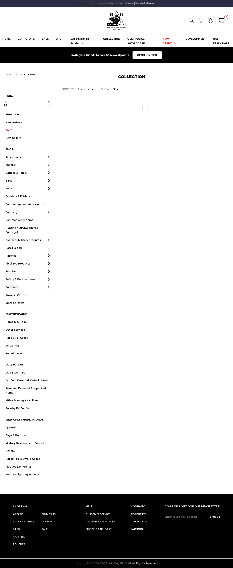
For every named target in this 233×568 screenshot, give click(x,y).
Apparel (10, 164)
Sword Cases (13, 353)
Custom (47, 521)
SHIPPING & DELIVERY (99, 529)
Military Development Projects (25, 443)
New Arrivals (13, 122)
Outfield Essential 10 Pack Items (26, 380)
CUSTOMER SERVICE (98, 514)
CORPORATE (26, 38)
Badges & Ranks (16, 172)
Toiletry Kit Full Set (18, 408)
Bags (8, 180)
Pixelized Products (17, 263)
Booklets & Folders (17, 196)
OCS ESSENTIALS (221, 41)
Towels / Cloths (15, 295)
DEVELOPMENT (195, 38)
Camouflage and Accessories (24, 204)
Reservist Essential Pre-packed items (25, 390)
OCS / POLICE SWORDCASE (136, 41)
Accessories (13, 157)
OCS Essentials (15, 372)
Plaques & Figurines (18, 466)
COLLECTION (111, 38)
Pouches (11, 271)
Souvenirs (11, 287)
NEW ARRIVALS (169, 41)
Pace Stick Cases (16, 337)
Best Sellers (13, 137)
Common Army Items (19, 219)
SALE (45, 38)
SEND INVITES (147, 55)
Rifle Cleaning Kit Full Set (22, 400)
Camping (11, 212)
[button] (49, 157)
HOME (6, 38)
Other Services (15, 329)
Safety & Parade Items (20, 279)
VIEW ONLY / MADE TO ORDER (25, 419)
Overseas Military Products (23, 240)
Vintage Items (14, 302)
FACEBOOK (138, 529)
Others (10, 450)
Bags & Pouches (15, 435)
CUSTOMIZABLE (16, 314)
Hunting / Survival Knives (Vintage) (21, 230)
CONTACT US (139, 521)
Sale (45, 529)
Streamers (12, 345)
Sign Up (215, 516)
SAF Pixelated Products (79, 41)
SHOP (59, 38)
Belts (8, 188)
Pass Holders (13, 247)
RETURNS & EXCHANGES (100, 521)
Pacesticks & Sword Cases (22, 458)
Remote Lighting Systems (22, 474)
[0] (221, 21)
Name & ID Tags (16, 321)
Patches (10, 255)
